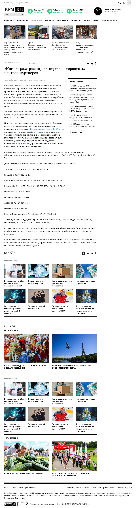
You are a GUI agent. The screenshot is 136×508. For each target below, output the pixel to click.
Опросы (128, 487)
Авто (96, 20)
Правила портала (109, 487)
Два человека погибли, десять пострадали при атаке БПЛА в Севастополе (81, 108)
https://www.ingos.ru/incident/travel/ (46, 129)
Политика (62, 20)
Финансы (49, 20)
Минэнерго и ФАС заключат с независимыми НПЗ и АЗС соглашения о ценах (82, 88)
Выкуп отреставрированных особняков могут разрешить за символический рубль (85, 47)
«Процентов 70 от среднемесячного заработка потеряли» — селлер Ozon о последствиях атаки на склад (14, 48)
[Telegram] (92, 63)
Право (87, 20)
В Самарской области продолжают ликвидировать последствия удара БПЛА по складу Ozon (81, 98)
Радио (78, 487)
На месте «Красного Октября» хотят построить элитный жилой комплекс (60, 46)
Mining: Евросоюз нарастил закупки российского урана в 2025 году (82, 126)
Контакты (86, 487)
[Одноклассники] (95, 63)
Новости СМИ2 (10, 326)
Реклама (71, 487)
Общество (76, 20)
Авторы (121, 487)
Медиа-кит (96, 487)
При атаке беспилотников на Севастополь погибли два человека (37, 46)
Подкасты (22, 20)
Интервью (9, 20)
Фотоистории (11, 331)
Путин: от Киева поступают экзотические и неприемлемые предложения (82, 117)
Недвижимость (110, 20)
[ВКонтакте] (88, 63)
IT (122, 20)
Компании (36, 20)
